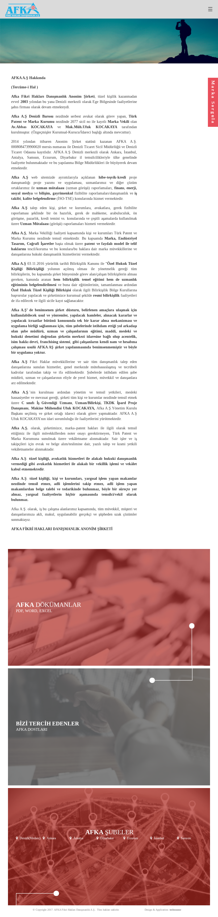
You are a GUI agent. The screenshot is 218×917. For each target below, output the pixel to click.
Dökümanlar (48, 604)
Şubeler (109, 832)
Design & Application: (163, 909)
